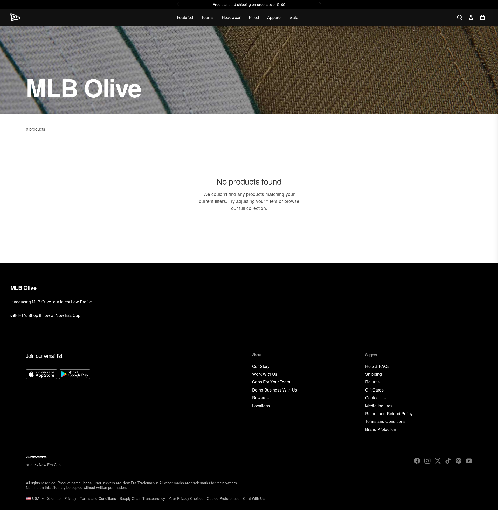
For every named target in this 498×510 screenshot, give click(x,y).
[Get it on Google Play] (74, 400)
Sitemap (54, 498)
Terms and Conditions (385, 421)
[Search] (459, 17)
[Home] (15, 17)
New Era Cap (50, 464)
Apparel (274, 17)
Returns (372, 382)
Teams (207, 17)
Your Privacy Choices (186, 498)
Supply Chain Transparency (142, 498)
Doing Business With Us (274, 390)
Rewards (260, 398)
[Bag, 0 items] (482, 17)
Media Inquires (378, 406)
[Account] (471, 17)
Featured (185, 17)
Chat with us (254, 498)
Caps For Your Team (271, 382)
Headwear (231, 17)
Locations (261, 406)
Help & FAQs (377, 366)
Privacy (70, 498)
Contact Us (375, 398)
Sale (294, 17)
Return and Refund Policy (389, 413)
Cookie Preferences (223, 498)
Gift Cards (374, 390)
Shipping (373, 374)
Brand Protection (380, 429)
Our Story (260, 366)
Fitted (254, 17)
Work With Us (264, 374)
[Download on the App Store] (41, 400)
